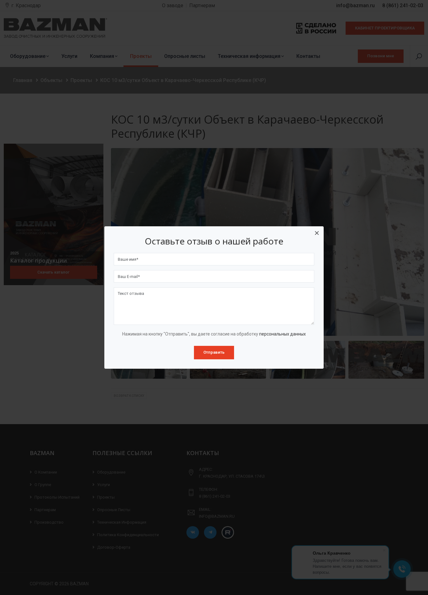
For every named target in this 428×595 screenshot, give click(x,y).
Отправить (214, 352)
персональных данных (282, 333)
